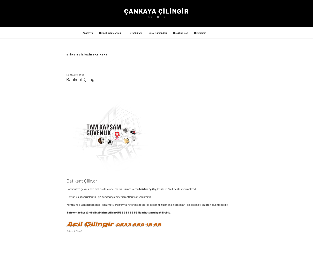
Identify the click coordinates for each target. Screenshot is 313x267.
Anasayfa (87, 32)
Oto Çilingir (136, 32)
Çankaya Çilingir (156, 11)
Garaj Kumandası (158, 32)
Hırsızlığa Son (180, 32)
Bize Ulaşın (200, 32)
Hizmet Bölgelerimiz (110, 32)
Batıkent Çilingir (81, 79)
